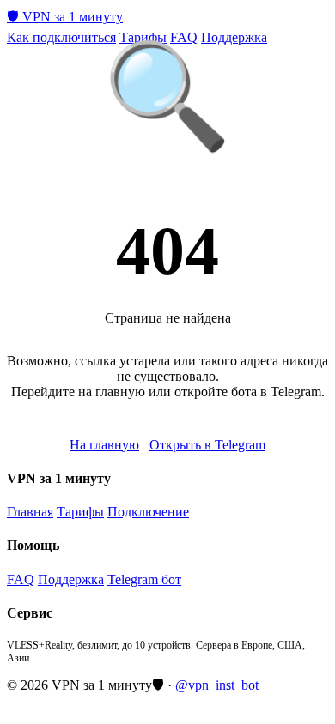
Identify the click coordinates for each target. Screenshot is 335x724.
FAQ (184, 37)
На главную (104, 444)
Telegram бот (144, 579)
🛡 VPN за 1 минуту (65, 16)
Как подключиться (61, 37)
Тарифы (143, 37)
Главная (30, 511)
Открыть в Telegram (207, 444)
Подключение (148, 511)
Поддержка (234, 37)
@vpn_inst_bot (217, 685)
